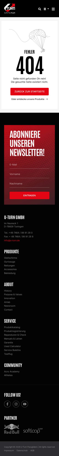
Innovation (9, 298)
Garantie (8, 342)
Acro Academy (11, 371)
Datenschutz (22, 450)
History (8, 290)
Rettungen (9, 265)
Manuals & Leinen (13, 338)
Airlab (7, 302)
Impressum (9, 450)
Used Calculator (12, 346)
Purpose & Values (13, 294)
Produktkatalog (12, 327)
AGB (32, 450)
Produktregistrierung (15, 331)
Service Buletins (12, 350)
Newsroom (9, 305)
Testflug (8, 354)
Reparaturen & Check (15, 334)
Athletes (8, 375)
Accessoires (10, 269)
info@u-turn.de (12, 240)
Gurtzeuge (9, 261)
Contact (8, 309)
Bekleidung (10, 273)
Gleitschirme (10, 257)
